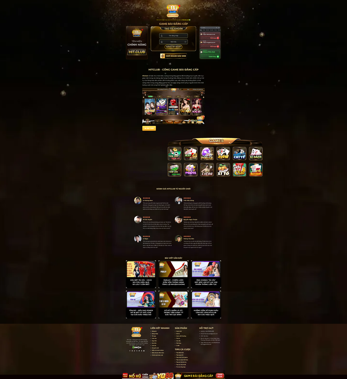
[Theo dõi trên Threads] (142, 342)
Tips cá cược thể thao (182, 351)
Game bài (179, 323)
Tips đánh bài (180, 344)
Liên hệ (154, 337)
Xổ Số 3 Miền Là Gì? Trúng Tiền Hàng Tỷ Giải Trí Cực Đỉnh (173, 304)
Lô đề (177, 337)
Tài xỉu (178, 330)
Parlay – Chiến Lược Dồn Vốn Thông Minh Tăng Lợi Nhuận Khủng (173, 274)
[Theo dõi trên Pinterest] (144, 342)
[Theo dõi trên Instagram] (132, 342)
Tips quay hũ (179, 346)
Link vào (154, 330)
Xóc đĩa (178, 332)
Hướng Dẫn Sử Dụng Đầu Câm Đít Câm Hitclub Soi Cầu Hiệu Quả (206, 304)
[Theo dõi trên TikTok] (134, 342)
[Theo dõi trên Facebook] (130, 342)
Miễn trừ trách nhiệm (158, 342)
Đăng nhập (155, 325)
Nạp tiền (154, 332)
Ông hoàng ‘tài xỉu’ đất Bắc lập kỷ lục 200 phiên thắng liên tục (206, 274)
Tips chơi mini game (182, 349)
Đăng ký (154, 323)
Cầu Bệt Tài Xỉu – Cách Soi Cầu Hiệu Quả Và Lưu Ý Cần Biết (141, 274)
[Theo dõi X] (137, 342)
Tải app (154, 327)
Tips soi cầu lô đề (181, 356)
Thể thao (178, 334)
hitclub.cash (185, 20)
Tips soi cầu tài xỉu (181, 353)
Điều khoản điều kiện (158, 344)
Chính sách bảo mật (157, 346)
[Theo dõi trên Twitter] (139, 342)
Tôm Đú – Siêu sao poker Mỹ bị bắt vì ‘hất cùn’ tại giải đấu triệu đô (141, 304)
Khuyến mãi (155, 339)
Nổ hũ (178, 325)
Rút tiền (154, 334)
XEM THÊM (150, 128)
